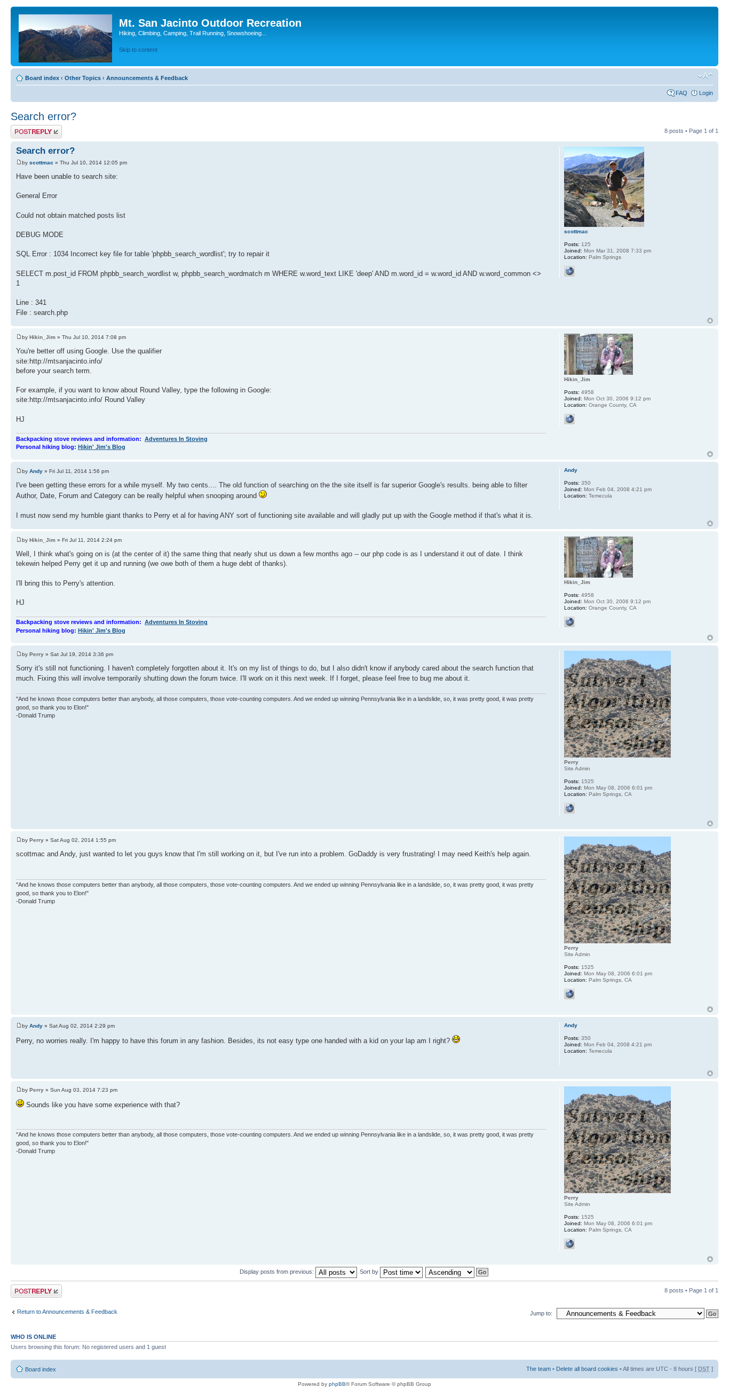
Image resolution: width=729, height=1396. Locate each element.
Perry (36, 654)
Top (710, 321)
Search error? (43, 116)
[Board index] (66, 36)
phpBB (337, 1384)
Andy (36, 471)
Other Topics (83, 78)
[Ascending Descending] (457, 1271)
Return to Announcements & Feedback (67, 1311)
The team (538, 1369)
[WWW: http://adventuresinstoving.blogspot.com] (569, 419)
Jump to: (541, 1313)
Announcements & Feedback (147, 78)
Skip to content (138, 49)
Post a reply (26, 128)
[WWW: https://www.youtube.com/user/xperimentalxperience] (569, 808)
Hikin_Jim (42, 337)
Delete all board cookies (587, 1369)
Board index (42, 78)
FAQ (681, 93)
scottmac (41, 162)
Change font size (705, 76)
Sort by (370, 1271)
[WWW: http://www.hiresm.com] (569, 271)
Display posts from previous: (277, 1271)
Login (706, 93)
